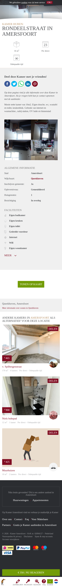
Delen (53, 328)
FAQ (44, 585)
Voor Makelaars (39, 519)
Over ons (7, 519)
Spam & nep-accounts (44, 536)
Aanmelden (18, 585)
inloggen (28, 585)
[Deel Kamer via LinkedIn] (28, 84)
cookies (24, 2)
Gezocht (37, 585)
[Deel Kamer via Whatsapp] (21, 84)
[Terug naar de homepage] (3, 582)
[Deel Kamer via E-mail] (35, 84)
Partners (6, 525)
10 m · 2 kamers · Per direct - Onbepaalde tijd (21, 474)
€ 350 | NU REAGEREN (31, 572)
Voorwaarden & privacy (12, 536)
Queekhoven (37, 178)
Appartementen (40, 500)
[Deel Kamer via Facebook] (7, 84)
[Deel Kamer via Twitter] (14, 84)
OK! (49, 2)
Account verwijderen (10, 539)
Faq (27, 519)
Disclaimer (28, 536)
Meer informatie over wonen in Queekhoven (20, 308)
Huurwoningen (21, 500)
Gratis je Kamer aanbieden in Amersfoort (35, 525)
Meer (8, 255)
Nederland (49, 534)
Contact (18, 519)
